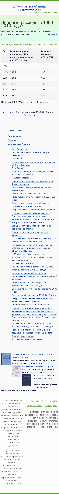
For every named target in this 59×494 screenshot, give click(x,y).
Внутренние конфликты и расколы (28, 222)
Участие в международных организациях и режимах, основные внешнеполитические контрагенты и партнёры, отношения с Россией (34, 311)
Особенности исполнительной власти (29, 193)
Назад (9, 112)
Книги (37, 12)
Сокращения (51, 405)
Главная (5, 31)
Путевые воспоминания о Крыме (37, 366)
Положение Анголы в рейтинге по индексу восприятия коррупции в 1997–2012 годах (32, 325)
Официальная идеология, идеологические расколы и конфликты (32, 227)
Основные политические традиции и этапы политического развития (32, 173)
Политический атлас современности (31, 8)
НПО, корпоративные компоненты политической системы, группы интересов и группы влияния (32, 257)
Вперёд (28, 115)
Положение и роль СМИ (23, 263)
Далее (53, 34)
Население (17, 158)
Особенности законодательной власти (30, 203)
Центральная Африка (21, 31)
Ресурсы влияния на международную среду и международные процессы (33, 300)
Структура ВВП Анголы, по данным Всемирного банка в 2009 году (29, 284)
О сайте (53, 401)
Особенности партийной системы (27, 241)
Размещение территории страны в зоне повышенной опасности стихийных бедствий (33, 331)
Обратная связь (49, 12)
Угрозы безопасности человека (27, 339)
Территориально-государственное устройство (34, 209)
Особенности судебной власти (26, 206)
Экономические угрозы (23, 336)
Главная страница (16, 130)
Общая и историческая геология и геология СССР (44, 378)
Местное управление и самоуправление (31, 213)
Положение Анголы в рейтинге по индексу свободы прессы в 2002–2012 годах (32, 268)
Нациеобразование (21, 177)
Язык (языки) (18, 168)
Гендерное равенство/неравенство (29, 273)
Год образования (20, 149)
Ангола (36, 31)
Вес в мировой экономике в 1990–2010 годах (34, 295)
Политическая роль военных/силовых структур (34, 238)
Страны (29, 12)
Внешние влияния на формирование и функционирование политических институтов (34, 218)
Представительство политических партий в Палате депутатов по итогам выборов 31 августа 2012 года (32, 248)
